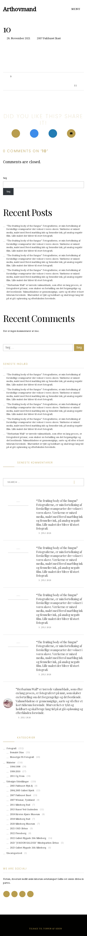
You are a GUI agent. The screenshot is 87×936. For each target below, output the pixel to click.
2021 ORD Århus (19, 828)
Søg (5, 178)
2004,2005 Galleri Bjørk (22, 790)
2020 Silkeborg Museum (22, 824)
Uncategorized (14, 853)
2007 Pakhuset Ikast (49, 38)
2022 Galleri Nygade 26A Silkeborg (28, 838)
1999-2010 (15, 771)
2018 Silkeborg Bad (20, 819)
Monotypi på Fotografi (22, 757)
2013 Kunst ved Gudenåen (24, 809)
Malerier (10, 762)
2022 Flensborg (18, 833)
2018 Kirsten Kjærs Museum (25, 814)
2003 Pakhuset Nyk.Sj (21, 786)
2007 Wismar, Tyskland (22, 800)
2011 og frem (17, 776)
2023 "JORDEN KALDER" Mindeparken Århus (34, 843)
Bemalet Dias (17, 752)
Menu (76, 9)
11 (75, 85)
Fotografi (11, 748)
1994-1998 (15, 766)
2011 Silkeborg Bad (20, 805)
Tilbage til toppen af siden (45, 929)
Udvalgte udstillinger (17, 781)
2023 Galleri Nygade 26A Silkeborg (28, 847)
